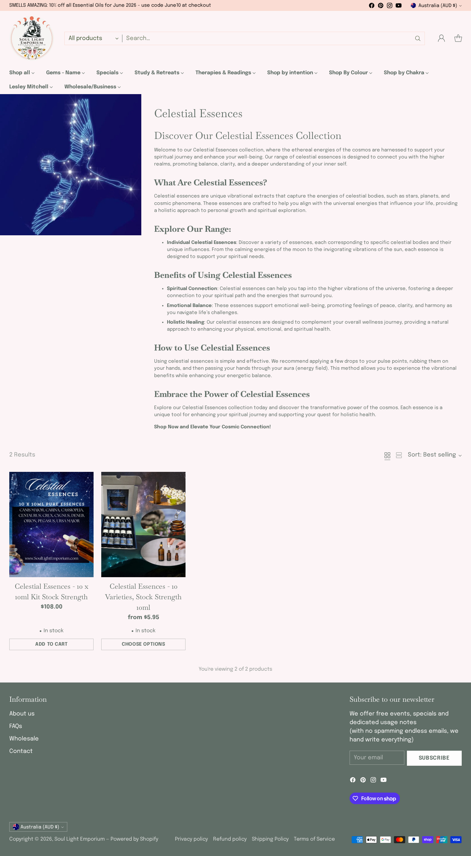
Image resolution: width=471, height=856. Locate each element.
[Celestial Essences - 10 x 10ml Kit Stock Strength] (51, 524)
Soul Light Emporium (79, 839)
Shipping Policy (270, 839)
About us (22, 714)
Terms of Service (314, 839)
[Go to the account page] (441, 38)
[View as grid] (387, 455)
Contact (21, 751)
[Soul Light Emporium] (31, 38)
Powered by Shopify (134, 839)
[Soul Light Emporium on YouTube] (398, 7)
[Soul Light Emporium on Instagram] (389, 7)
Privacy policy (191, 839)
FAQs (15, 726)
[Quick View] (85, 480)
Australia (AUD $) (437, 5)
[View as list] (399, 455)
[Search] (418, 38)
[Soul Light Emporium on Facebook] (371, 7)
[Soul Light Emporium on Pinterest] (380, 7)
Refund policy (230, 839)
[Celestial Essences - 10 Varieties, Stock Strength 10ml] (143, 524)
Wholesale (24, 739)
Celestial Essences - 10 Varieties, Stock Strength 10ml (143, 597)
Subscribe (434, 758)
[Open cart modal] (458, 38)
